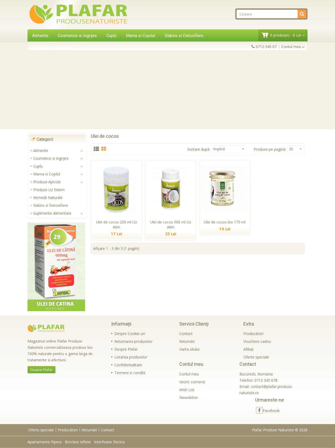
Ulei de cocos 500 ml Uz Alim (170, 224)
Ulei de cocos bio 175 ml (224, 222)
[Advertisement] (167, 89)
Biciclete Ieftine (78, 441)
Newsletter (188, 397)
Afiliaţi (248, 349)
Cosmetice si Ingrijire (77, 35)
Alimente (40, 35)
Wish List (186, 389)
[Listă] (96, 149)
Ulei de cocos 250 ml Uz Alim (116, 224)
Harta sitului (189, 349)
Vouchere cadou (257, 341)
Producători (253, 333)
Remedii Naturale (48, 197)
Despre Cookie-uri (129, 333)
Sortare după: (198, 149)
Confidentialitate (128, 364)
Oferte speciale (256, 357)
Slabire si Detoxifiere (184, 35)
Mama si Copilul (140, 35)
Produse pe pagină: (270, 149)
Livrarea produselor (130, 357)
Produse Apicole (47, 181)
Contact (186, 333)
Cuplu (111, 35)
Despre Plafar (41, 369)
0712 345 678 (265, 380)
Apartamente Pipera (44, 441)
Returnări (187, 341)
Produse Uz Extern (49, 189)
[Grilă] (103, 149)
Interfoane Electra (109, 441)
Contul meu (189, 374)
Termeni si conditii (129, 372)
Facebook (271, 410)
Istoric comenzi (192, 381)
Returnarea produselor (133, 341)
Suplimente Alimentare (53, 48)
